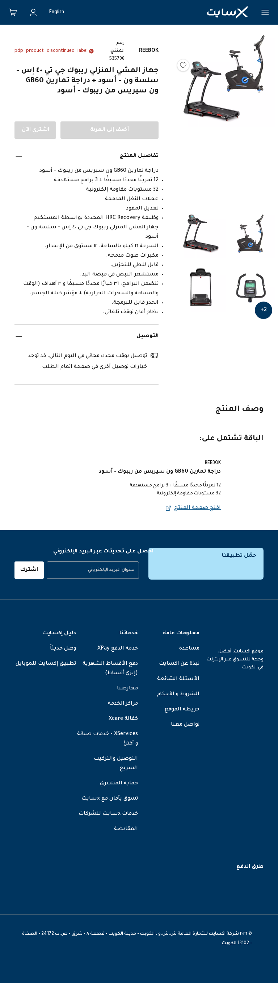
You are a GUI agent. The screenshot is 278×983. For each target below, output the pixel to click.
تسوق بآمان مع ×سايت (109, 799)
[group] (93, 570)
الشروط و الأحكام (178, 694)
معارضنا (127, 689)
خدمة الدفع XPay (117, 649)
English (56, 12)
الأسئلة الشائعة (178, 679)
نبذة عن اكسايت (179, 664)
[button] (225, 118)
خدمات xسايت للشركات (108, 814)
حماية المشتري (119, 784)
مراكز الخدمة (123, 704)
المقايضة (126, 829)
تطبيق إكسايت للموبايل (46, 664)
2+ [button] (264, 310)
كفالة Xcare (123, 719)
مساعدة (189, 649)
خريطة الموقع (182, 710)
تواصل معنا (185, 725)
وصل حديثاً (63, 649)
